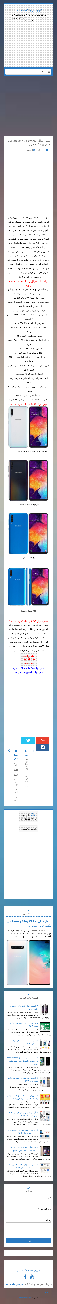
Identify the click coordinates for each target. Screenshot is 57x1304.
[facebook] (25, 1277)
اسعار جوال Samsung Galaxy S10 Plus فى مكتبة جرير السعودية (29, 923)
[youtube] (32, 1277)
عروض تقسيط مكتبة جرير (28, 1270)
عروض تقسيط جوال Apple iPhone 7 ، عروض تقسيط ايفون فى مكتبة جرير (22, 1061)
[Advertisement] (28, 30)
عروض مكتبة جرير (28, 10)
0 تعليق (29, 150)
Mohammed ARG (25, 1298)
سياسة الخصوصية (45, 1293)
